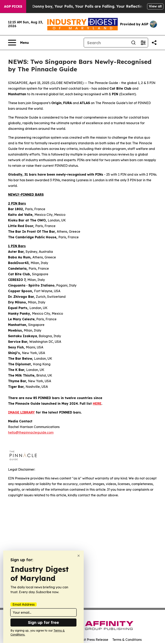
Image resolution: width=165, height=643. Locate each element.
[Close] (78, 556)
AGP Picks (13, 6)
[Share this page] (154, 43)
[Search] (133, 42)
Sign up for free (43, 622)
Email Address (23, 604)
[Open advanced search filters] (143, 42)
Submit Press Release (91, 640)
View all (155, 6)
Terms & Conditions (127, 640)
